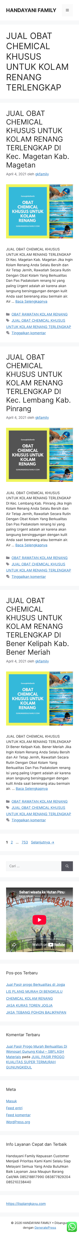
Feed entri (14, 1108)
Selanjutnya (42, 842)
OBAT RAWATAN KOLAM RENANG (40, 314)
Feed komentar (18, 1115)
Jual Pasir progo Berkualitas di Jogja (35, 985)
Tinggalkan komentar (29, 333)
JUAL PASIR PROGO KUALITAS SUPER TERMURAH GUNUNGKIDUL (35, 1062)
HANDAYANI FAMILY (31, 10)
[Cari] (67, 866)
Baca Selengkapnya (31, 301)
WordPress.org (18, 1122)
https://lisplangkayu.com (26, 1204)
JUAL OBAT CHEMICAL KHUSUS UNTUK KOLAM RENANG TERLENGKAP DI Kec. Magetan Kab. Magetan (37, 139)
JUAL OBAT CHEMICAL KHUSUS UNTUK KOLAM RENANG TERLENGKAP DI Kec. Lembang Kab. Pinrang (38, 383)
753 (25, 842)
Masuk (11, 1101)
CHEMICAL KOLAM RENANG (29, 998)
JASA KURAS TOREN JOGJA (29, 1005)
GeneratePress (45, 1227)
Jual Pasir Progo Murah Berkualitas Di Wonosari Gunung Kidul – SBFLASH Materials (36, 1051)
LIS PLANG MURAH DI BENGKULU (34, 991)
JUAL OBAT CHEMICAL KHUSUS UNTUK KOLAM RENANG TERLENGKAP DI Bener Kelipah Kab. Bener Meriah (37, 626)
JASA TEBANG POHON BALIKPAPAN (36, 1012)
